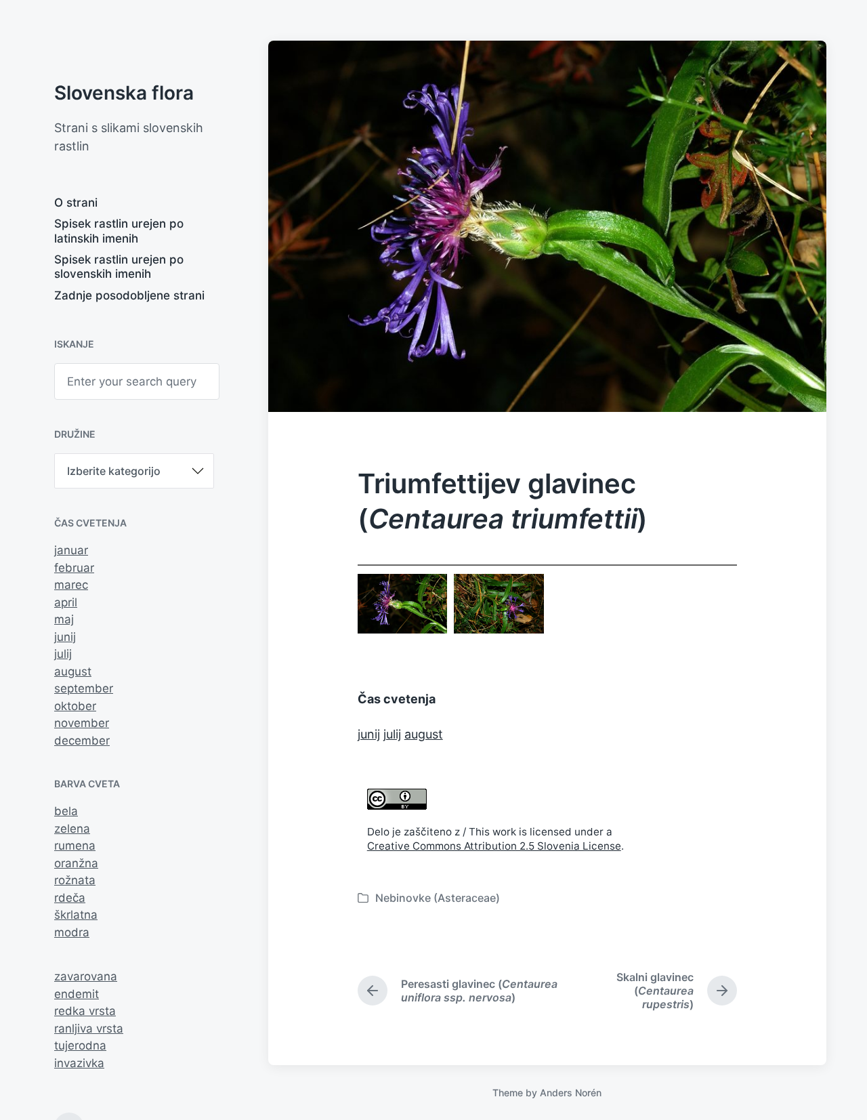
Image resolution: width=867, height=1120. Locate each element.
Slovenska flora (124, 92)
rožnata (75, 880)
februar (74, 568)
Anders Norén (570, 1092)
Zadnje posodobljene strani (129, 295)
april (65, 602)
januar (71, 550)
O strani (76, 202)
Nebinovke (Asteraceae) (437, 898)
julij (63, 654)
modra (71, 932)
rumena (75, 845)
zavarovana (85, 976)
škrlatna (76, 914)
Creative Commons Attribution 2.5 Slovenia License (494, 845)
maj (64, 619)
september (83, 688)
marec (71, 585)
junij (65, 637)
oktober (75, 706)
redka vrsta (85, 1011)
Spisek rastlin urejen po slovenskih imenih (119, 267)
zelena (72, 828)
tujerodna (80, 1045)
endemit (76, 994)
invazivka (79, 1063)
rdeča (69, 898)
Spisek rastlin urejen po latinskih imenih (119, 231)
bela (66, 811)
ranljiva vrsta (88, 1028)
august (72, 671)
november (81, 723)
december (82, 740)
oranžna (76, 863)
